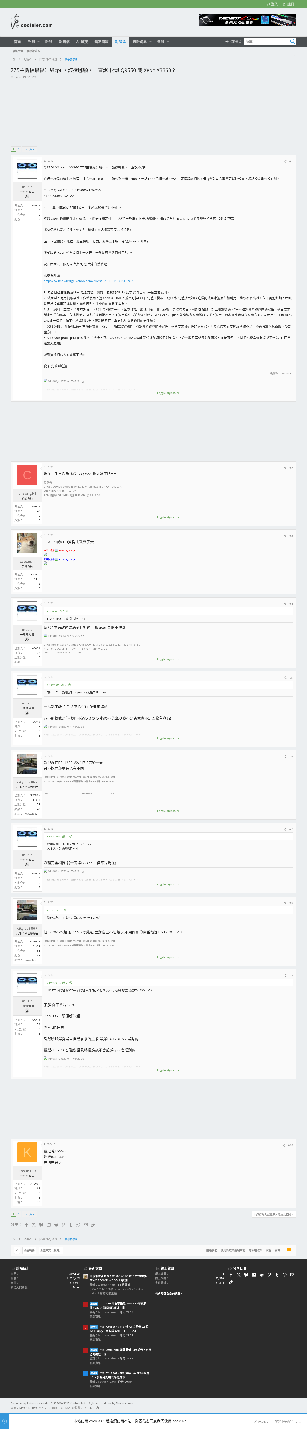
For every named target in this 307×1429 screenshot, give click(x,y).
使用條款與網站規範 (233, 1250)
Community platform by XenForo (48, 1403)
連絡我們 (211, 1250)
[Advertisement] (153, 110)
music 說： (54, 910)
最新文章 (95, 1268)
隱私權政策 (255, 1250)
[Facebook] (294, 1406)
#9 (291, 975)
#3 (291, 536)
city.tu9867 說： (57, 836)
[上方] (284, 1250)
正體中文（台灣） (51, 1250)
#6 (291, 756)
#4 (291, 604)
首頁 (277, 1250)
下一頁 (28, 149)
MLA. (76, 1287)
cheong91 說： (57, 685)
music (17, 77)
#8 (291, 903)
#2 (291, 468)
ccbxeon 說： (56, 611)
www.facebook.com (38, 814)
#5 (291, 677)
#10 (290, 1145)
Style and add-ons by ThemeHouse (110, 1403)
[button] (38, 42)
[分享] (285, 161)
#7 (291, 829)
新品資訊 (95, 1316)
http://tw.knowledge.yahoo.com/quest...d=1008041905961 (89, 281)
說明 (268, 1250)
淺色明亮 (29, 1250)
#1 (291, 161)
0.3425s (65, 1408)
